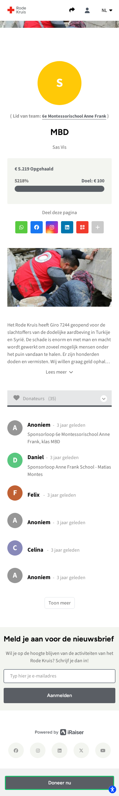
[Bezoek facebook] (16, 750)
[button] (21, 227)
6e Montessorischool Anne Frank (74, 116)
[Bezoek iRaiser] (59, 732)
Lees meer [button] (57, 372)
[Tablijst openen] (59, 398)
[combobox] (107, 10)
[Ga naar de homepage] (16, 9)
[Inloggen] (87, 10)
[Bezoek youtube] (103, 750)
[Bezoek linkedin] (59, 750)
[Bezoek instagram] (37, 750)
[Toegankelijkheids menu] (112, 789)
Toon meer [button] (60, 603)
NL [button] (105, 10)
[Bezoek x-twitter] (81, 750)
